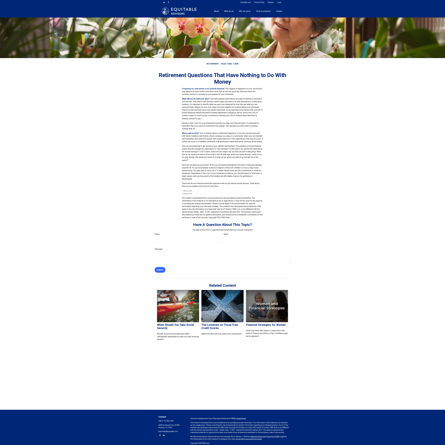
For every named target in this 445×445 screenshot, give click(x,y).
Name (157, 234)
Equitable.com (245, 2)
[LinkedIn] (164, 2)
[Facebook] (168, 2)
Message (158, 249)
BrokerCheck (241, 418)
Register (271, 2)
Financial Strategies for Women (266, 324)
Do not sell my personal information (249, 439)
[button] (216, 11)
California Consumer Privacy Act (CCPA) (265, 436)
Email (226, 234)
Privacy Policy (259, 2)
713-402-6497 (168, 421)
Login (279, 2)
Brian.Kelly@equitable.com (168, 431)
